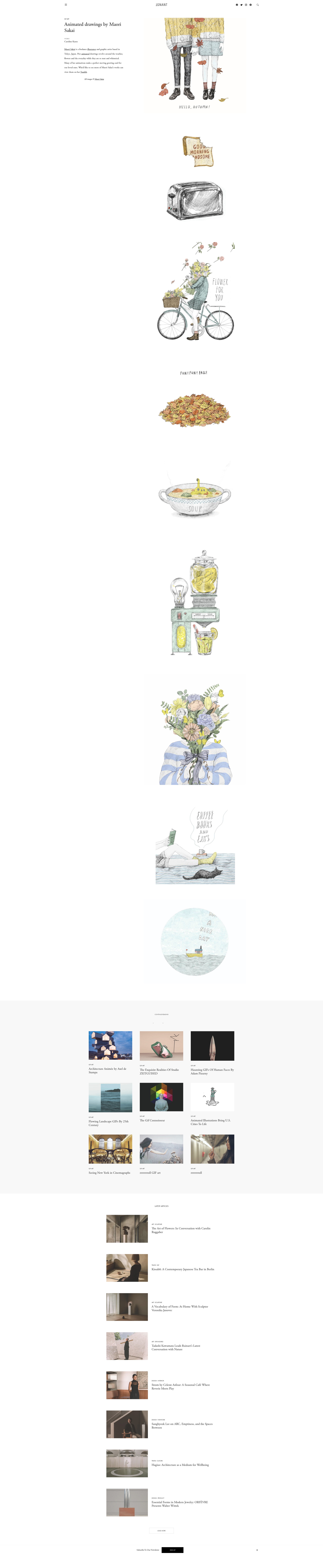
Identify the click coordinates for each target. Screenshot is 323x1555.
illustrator (91, 49)
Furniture (161, 1418)
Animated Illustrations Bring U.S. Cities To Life (211, 1120)
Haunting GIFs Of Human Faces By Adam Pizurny (212, 1070)
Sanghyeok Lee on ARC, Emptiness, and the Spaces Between (182, 1424)
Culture (160, 1459)
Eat (158, 1263)
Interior (161, 1379)
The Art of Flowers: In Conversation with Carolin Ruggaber (181, 1228)
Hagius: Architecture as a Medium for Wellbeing (180, 1463)
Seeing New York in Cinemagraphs (109, 1171)
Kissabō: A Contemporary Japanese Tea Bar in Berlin (183, 1268)
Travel (154, 1263)
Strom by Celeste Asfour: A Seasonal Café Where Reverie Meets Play (181, 1385)
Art (153, 1223)
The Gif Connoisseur (152, 1119)
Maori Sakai (69, 49)
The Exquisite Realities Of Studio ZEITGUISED (159, 1070)
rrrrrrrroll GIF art (150, 1171)
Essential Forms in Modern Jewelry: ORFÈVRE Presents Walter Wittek (180, 1502)
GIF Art (66, 19)
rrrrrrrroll (196, 1171)
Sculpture (158, 1223)
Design (154, 1379)
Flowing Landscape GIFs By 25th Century (108, 1121)
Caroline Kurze (71, 41)
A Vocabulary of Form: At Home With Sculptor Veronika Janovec (180, 1307)
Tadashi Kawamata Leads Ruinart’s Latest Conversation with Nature (176, 1346)
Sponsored (159, 1340)
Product (161, 1496)
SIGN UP (172, 1550)
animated (85, 53)
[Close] (257, 1550)
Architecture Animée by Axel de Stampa (107, 1069)
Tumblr (83, 72)
